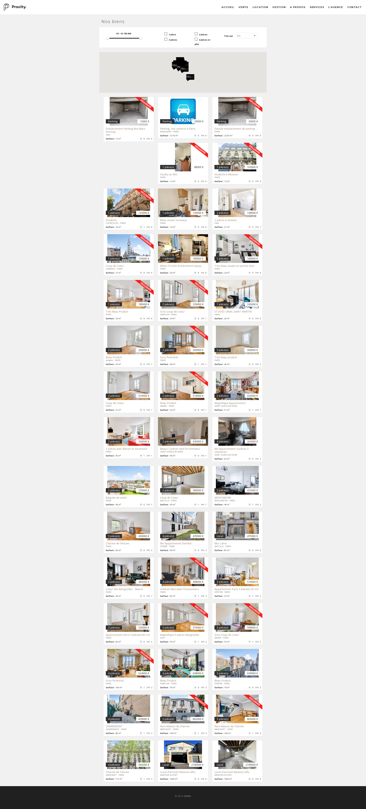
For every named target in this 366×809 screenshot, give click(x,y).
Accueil (227, 7)
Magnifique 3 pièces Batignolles (179, 635)
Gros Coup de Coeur (172, 311)
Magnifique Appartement (230, 403)
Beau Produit (114, 357)
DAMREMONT (114, 726)
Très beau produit (225, 357)
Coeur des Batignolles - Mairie (124, 589)
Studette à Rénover (226, 174)
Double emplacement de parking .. (235, 128)
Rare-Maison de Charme (174, 726)
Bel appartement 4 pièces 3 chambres (231, 450)
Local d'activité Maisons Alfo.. (178, 772)
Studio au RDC (169, 174)
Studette (111, 220)
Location (260, 7)
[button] (176, 66)
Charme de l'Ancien (117, 543)
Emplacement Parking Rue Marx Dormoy (125, 130)
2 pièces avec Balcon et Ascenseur (127, 448)
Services (317, 7)
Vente (243, 7)
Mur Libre (220, 543)
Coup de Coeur (115, 266)
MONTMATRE (222, 497)
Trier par (228, 36)
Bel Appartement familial (175, 543)
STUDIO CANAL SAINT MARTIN (233, 311)
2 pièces (203, 34)
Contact (354, 7)
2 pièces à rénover (225, 220)
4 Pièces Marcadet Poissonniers (179, 589)
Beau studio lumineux (173, 220)
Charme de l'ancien (117, 772)
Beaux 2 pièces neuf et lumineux (180, 448)
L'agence (335, 7)
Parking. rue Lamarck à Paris (177, 128)
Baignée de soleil (116, 497)
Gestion (279, 7)
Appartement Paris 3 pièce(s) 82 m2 (128, 635)
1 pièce (172, 34)
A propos (298, 7)
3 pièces (173, 39)
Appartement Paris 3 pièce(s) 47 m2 (236, 589)
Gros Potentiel (169, 357)
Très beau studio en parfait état (234, 266)
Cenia (187, 796)
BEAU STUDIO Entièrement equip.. (181, 266)
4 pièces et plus (202, 41)
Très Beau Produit (117, 311)
